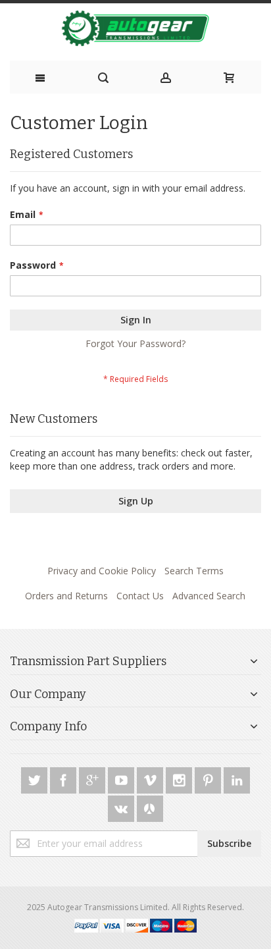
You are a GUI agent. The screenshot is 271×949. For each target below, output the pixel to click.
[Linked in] (237, 778)
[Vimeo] (151, 778)
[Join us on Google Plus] (93, 778)
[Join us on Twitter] (35, 778)
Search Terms (194, 570)
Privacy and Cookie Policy (101, 570)
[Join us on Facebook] (64, 778)
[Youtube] (122, 778)
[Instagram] (180, 778)
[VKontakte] (122, 806)
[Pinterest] (209, 778)
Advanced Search (208, 595)
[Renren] (150, 806)
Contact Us (140, 595)
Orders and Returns (66, 595)
